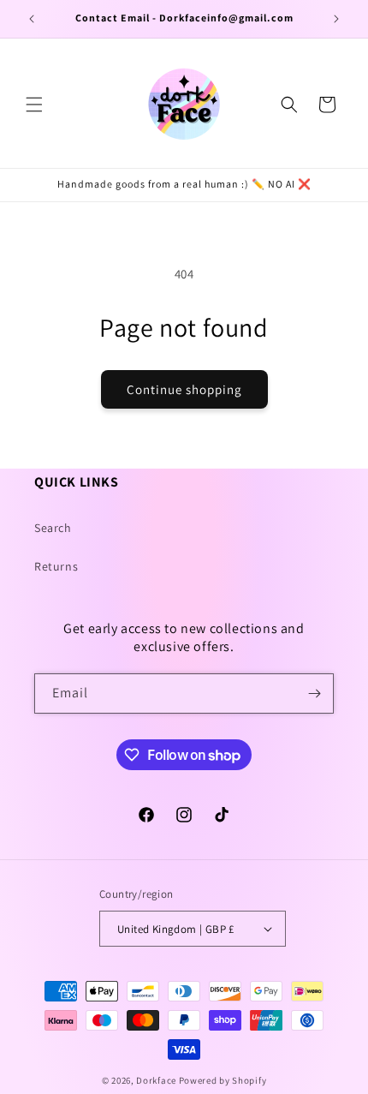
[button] (34, 104)
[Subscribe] (314, 693)
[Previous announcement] (31, 19)
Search (53, 527)
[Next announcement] (336, 19)
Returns (56, 566)
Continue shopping (184, 389)
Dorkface (156, 1080)
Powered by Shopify (223, 1080)
